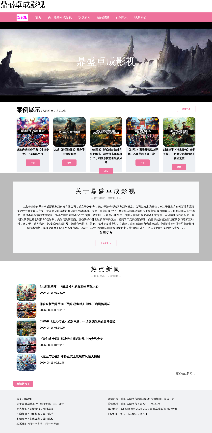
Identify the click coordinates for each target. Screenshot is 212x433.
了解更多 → (106, 243)
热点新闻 (84, 17)
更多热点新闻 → (185, 373)
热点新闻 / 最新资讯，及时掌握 (35, 408)
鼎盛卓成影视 (22, 4)
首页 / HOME (24, 399)
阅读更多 (186, 109)
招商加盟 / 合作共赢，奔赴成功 (35, 413)
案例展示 (122, 17)
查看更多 (106, 232)
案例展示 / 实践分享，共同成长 (35, 418)
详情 (33, 163)
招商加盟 (103, 17)
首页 (38, 17)
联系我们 (140, 17)
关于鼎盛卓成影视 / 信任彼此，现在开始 (40, 403)
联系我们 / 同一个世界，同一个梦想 (38, 423)
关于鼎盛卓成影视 (60, 17)
